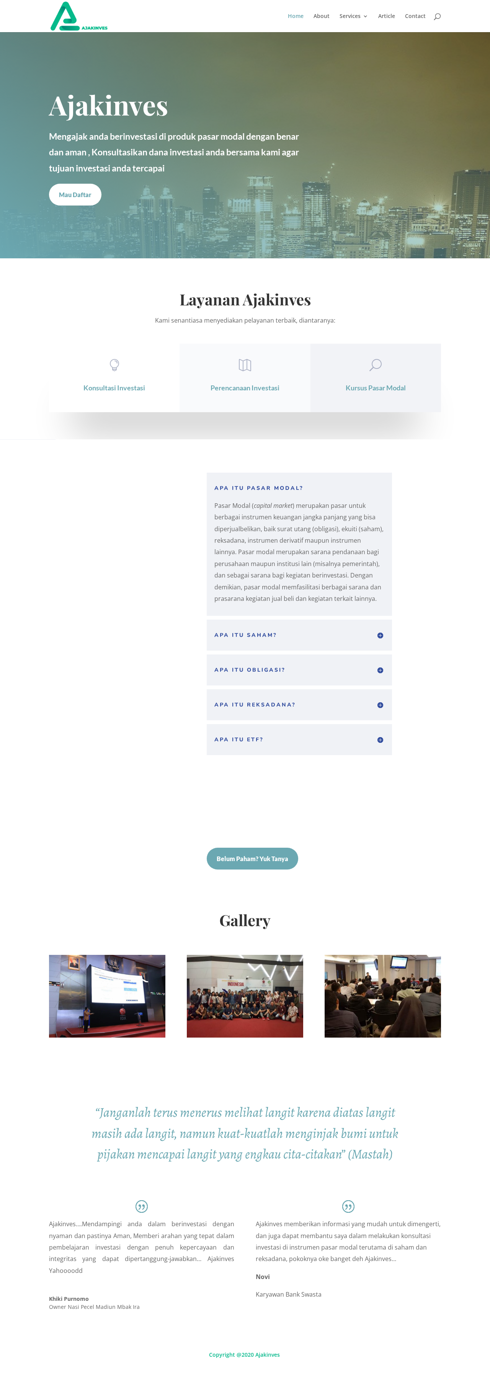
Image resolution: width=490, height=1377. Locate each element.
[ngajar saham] (107, 1035)
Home (296, 16)
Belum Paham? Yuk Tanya (252, 858)
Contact (415, 16)
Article (386, 16)
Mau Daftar (75, 194)
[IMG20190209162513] (245, 1035)
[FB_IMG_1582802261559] (383, 1035)
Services (350, 16)
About (322, 16)
